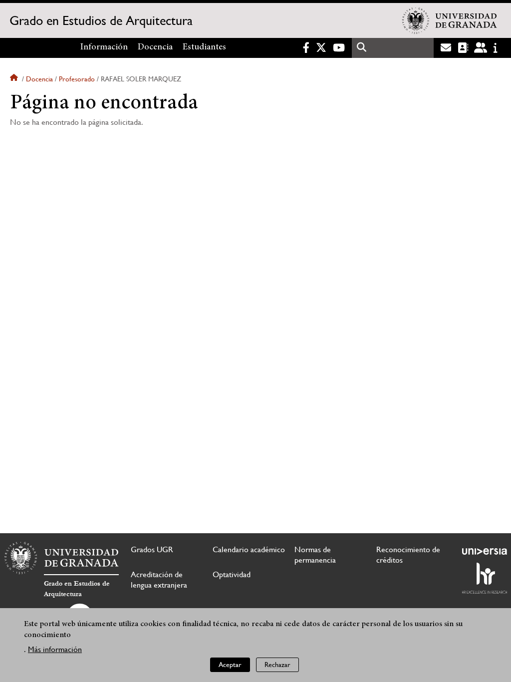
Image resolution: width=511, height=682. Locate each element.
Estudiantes (204, 47)
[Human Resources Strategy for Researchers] (484, 578)
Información (104, 47)
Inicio (15, 79)
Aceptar (230, 665)
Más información (55, 649)
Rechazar (277, 665)
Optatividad (232, 574)
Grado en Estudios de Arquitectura (101, 20)
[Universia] (484, 551)
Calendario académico (249, 549)
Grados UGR (152, 549)
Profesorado (77, 79)
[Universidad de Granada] (450, 20)
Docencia (155, 47)
